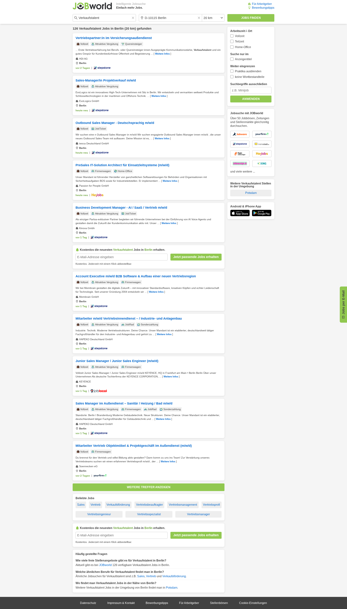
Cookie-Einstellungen (253, 602)
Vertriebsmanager (198, 514)
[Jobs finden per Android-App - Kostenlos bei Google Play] (261, 213)
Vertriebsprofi (211, 504)
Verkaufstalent (90, 28)
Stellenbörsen (219, 602)
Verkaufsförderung (118, 504)
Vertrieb (95, 504)
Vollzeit (239, 36)
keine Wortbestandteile (249, 76)
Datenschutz (88, 602)
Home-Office (243, 47)
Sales (81, 504)
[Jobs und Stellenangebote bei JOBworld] (92, 6)
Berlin (119, 28)
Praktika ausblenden (248, 71)
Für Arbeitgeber (262, 3)
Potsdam (171, 587)
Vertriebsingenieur (99, 514)
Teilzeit (239, 41)
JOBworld (105, 565)
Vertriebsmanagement (183, 504)
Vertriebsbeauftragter (149, 504)
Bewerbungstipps (263, 7)
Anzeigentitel (243, 59)
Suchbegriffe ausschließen (248, 84)
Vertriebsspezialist (149, 514)
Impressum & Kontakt (121, 602)
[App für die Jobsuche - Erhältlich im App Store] (240, 213)
